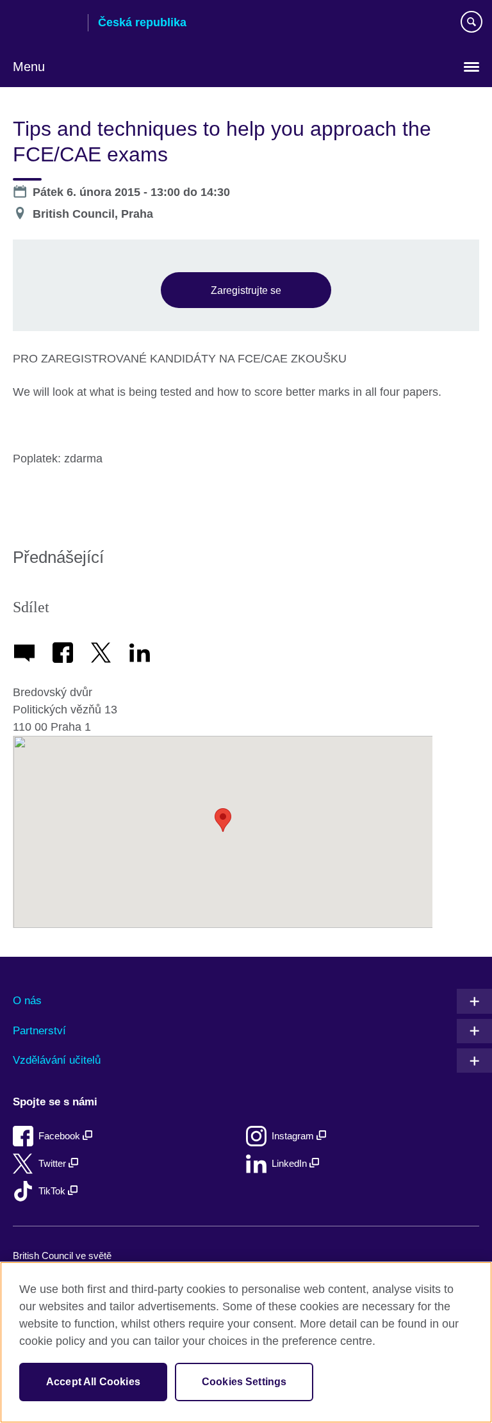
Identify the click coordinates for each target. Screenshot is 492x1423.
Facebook (60, 1135)
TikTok (53, 1190)
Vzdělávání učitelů (57, 1060)
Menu (29, 67)
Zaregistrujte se (246, 290)
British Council (45, 23)
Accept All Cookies (93, 1381)
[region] (246, 1342)
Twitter (53, 1163)
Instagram (294, 1135)
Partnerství (39, 1031)
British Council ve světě (62, 1255)
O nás (27, 1001)
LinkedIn (290, 1163)
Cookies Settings (244, 1381)
